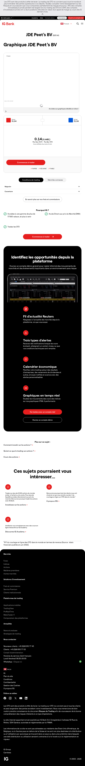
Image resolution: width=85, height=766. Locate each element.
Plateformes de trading (13, 598)
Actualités (8, 624)
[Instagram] (10, 698)
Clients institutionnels (12, 592)
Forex (6, 561)
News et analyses (10, 630)
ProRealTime (9, 611)
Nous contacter (10, 639)
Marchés (7, 554)
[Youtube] (20, 698)
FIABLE (52, 168)
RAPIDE (34, 168)
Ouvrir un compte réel (76, 18)
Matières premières (11, 570)
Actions (7, 567)
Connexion (62, 18)
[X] (15, 698)
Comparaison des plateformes (16, 618)
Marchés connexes (55, 180)
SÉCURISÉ (43, 168)
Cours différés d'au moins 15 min (42, 144)
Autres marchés (10, 574)
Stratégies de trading (12, 634)
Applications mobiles (12, 605)
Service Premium (10, 589)
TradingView (9, 608)
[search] (77, 24)
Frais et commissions (12, 586)
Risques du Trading (47, 711)
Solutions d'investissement (14, 579)
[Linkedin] (26, 698)
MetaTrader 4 (9, 615)
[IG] (8, 23)
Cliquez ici (18, 662)
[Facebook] (5, 698)
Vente (13, 119)
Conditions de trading (31, 180)
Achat (75, 119)
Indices (6, 564)
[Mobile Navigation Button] (82, 24)
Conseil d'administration (13, 652)
